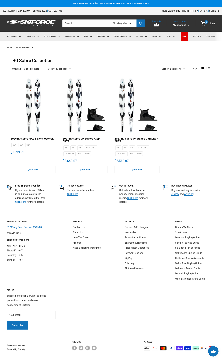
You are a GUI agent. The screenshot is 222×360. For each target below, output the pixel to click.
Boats (169, 36)
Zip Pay (175, 193)
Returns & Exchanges (136, 227)
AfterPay (188, 193)
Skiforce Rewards (134, 268)
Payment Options (134, 252)
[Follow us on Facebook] (74, 348)
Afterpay (129, 263)
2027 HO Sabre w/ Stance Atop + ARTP (82, 140)
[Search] (140, 23)
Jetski (154, 36)
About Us (78, 232)
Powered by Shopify (16, 349)
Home (9, 47)
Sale (184, 36)
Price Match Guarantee (137, 247)
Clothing (139, 36)
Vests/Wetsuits (120, 36)
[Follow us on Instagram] (87, 348)
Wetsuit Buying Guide (187, 273)
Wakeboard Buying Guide (188, 252)
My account (179, 24)
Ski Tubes (101, 36)
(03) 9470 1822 (39, 10)
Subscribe (17, 325)
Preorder (77, 242)
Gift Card (197, 36)
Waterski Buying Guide (187, 237)
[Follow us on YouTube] (94, 348)
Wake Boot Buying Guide (188, 263)
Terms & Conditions (135, 237)
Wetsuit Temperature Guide (190, 278)
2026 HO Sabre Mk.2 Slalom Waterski (32, 138)
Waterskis (31, 36)
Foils (86, 36)
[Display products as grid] (202, 68)
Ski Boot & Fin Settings (187, 247)
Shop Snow (210, 36)
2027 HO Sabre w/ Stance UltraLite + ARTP (136, 140)
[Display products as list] (208, 68)
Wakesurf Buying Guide (187, 268)
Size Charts (181, 232)
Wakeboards (12, 36)
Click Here (20, 201)
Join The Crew (80, 237)
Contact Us (55, 10)
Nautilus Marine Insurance (87, 247)
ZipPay (128, 258)
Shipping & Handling (136, 242)
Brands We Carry (184, 227)
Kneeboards (70, 36)
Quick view (33, 169)
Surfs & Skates (50, 36)
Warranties (130, 232)
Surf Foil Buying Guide (187, 242)
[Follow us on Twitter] (81, 348)
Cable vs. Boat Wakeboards (189, 258)
